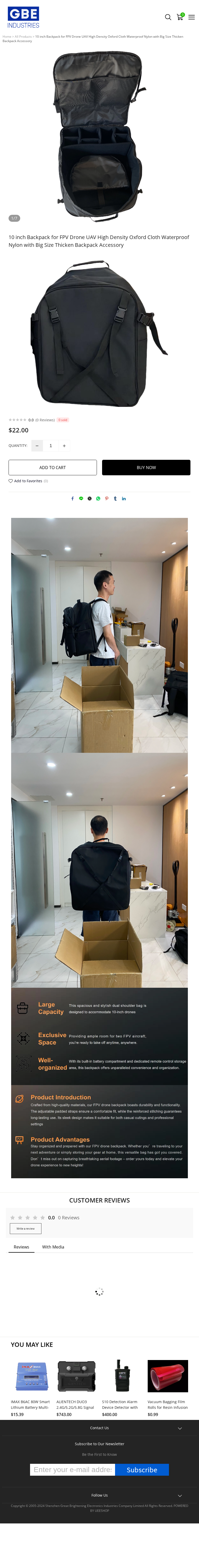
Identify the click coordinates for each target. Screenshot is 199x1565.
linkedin (123, 498)
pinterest (106, 498)
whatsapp (98, 498)
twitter (89, 498)
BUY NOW (146, 467)
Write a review (26, 1228)
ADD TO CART (52, 467)
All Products (23, 36)
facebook (72, 498)
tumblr (115, 498)
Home (7, 36)
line (81, 498)
